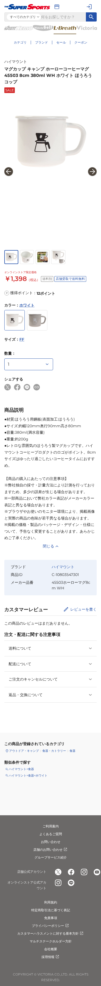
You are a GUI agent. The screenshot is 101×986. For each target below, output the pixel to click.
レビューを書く (83, 609)
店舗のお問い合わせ (47, 850)
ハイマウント (15, 61)
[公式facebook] (71, 872)
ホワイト (26, 305)
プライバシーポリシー (48, 926)
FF (21, 339)
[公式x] (58, 872)
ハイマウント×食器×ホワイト (28, 775)
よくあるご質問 (50, 834)
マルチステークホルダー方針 (51, 941)
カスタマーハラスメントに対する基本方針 (48, 933)
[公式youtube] (97, 872)
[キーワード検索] (91, 17)
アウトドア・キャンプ (24, 751)
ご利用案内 (51, 826)
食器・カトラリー (54, 751)
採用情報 (47, 957)
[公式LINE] (71, 883)
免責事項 (50, 918)
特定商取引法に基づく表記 (50, 910)
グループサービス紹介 (50, 857)
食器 (72, 751)
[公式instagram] (84, 872)
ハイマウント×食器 (21, 769)
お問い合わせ (50, 842)
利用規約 (50, 902)
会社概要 (50, 949)
